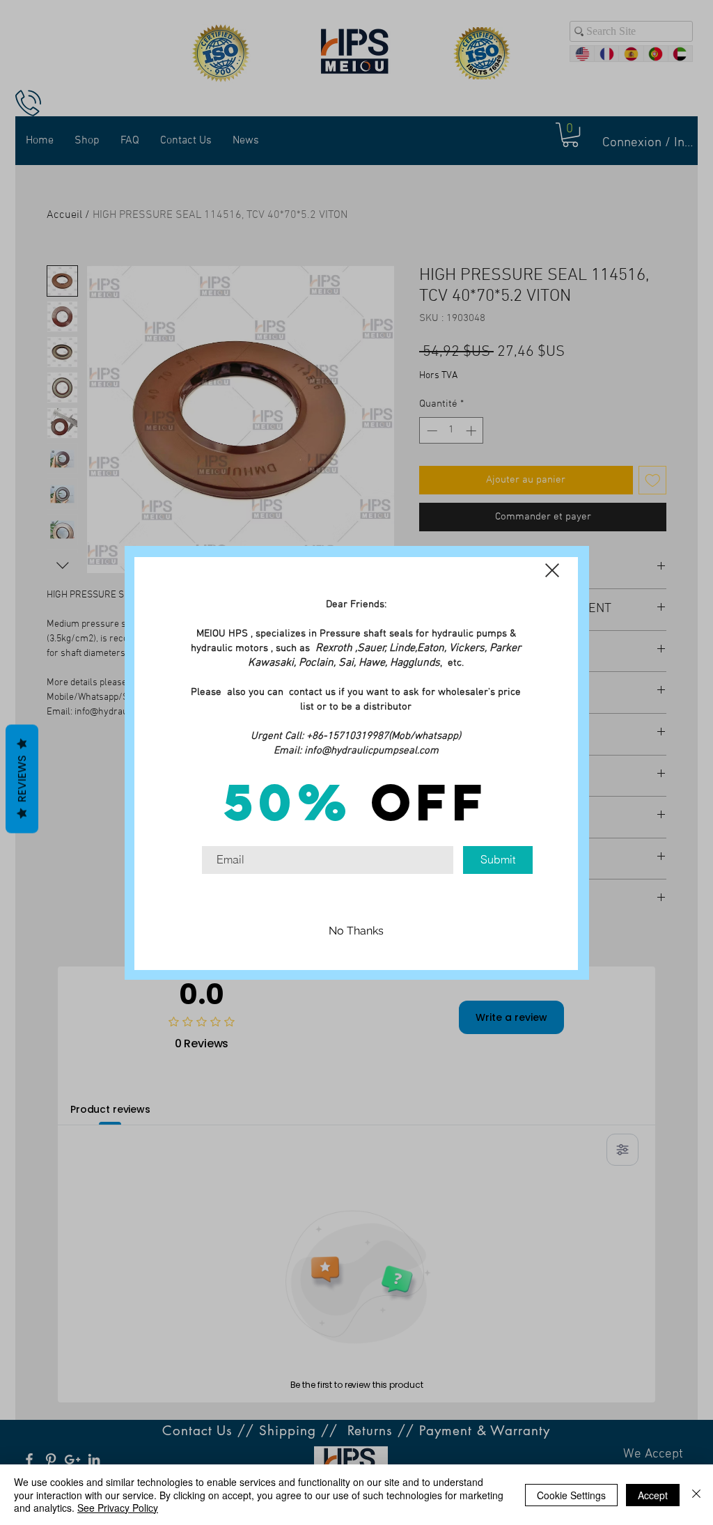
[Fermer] (696, 1495)
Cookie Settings (571, 1495)
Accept (653, 1495)
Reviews (22, 779)
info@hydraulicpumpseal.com (371, 750)
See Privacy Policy (117, 1508)
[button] (552, 570)
